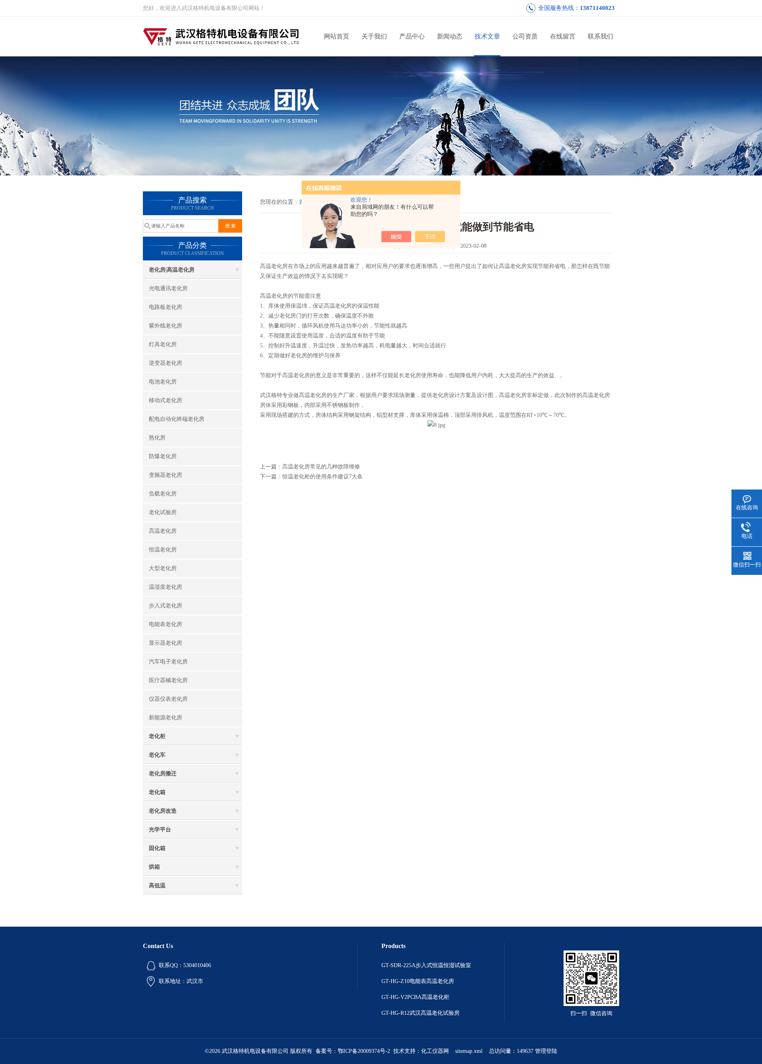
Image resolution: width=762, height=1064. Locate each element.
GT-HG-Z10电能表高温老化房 (417, 981)
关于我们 (374, 36)
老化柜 (157, 736)
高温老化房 (163, 531)
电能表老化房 (165, 624)
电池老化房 (163, 382)
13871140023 (597, 8)
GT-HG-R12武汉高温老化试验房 (420, 1013)
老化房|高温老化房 (171, 270)
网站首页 (336, 36)
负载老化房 (163, 494)
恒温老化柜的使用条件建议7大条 (322, 477)
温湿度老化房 (165, 587)
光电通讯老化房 (168, 288)
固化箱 (157, 848)
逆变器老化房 (165, 363)
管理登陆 (546, 1051)
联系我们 (600, 36)
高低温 (157, 886)
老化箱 (157, 792)
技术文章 (487, 36)
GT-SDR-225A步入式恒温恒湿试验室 (426, 965)
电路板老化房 (165, 307)
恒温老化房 (163, 550)
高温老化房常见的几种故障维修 (321, 467)
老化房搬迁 (163, 774)
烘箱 (154, 867)
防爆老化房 (163, 456)
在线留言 (562, 36)
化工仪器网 (435, 1051)
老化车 (157, 755)
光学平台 (160, 830)
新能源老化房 (165, 718)
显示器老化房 (165, 643)
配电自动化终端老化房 (176, 419)
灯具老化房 (163, 344)
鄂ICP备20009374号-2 (364, 1051)
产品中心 (412, 36)
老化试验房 (163, 512)
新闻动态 (449, 36)
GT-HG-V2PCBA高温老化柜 (415, 997)
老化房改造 (163, 811)
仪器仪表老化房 (168, 699)
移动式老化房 (165, 400)
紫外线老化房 (165, 326)
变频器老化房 (165, 475)
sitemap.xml (469, 1051)
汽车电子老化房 (168, 662)
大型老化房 (163, 568)
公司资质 (525, 36)
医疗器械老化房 (168, 680)
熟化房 (157, 438)
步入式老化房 (165, 606)
